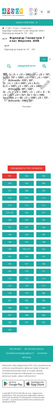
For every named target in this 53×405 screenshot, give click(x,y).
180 (43, 293)
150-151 (26, 249)
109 (43, 190)
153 (9, 256)
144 (26, 234)
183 (43, 300)
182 (26, 300)
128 (9, 219)
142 (43, 227)
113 (9, 205)
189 (43, 315)
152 (43, 249)
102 (26, 175)
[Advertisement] (26, 134)
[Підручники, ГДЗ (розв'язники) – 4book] (3, 28)
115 (43, 205)
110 (9, 198)
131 (9, 227)
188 (26, 315)
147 (26, 242)
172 (9, 278)
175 (9, 285)
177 (43, 285)
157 (26, 263)
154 (26, 256)
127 (43, 212)
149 (9, 249)
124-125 (9, 212)
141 (26, 227)
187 (9, 315)
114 (26, 205)
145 (43, 234)
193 (9, 329)
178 (9, 293)
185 (26, 307)
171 (43, 271)
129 (26, 219)
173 (26, 278)
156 (9, 263)
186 (43, 307)
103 (43, 175)
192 (43, 322)
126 (26, 212)
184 (9, 307)
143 (9, 234)
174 (43, 278)
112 (43, 198)
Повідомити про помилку (27, 168)
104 (9, 183)
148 (43, 242)
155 (43, 256)
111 (26, 198)
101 (9, 175)
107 (9, 190)
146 (9, 242)
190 (9, 322)
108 (26, 190)
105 (26, 183)
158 (43, 263)
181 (9, 300)
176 (26, 285)
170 (26, 271)
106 (43, 183)
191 (26, 322)
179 (26, 293)
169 (9, 271)
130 (43, 219)
